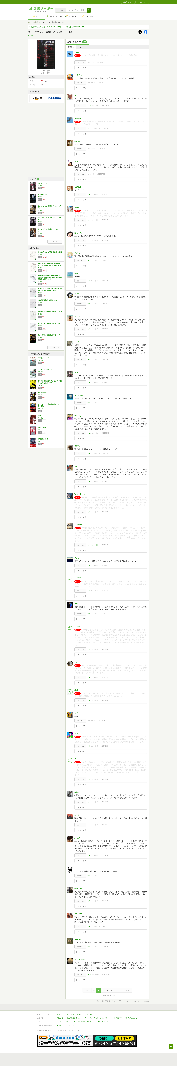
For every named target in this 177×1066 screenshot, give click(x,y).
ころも (77, 253)
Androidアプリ (62, 1025)
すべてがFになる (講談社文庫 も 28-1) (50, 252)
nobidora (78, 525)
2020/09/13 (104, 677)
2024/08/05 (104, 240)
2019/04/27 (104, 926)
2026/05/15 (101, 62)
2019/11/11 (104, 855)
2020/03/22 (104, 779)
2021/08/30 (104, 512)
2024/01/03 (104, 303)
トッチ (77, 342)
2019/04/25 (104, 946)
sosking (77, 415)
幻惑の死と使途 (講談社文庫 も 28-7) (50, 312)
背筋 (39, 429)
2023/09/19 (104, 329)
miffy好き (78, 75)
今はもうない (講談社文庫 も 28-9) (49, 323)
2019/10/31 (104, 875)
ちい (76, 466)
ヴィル (77, 294)
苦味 (76, 733)
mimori (77, 626)
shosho (77, 118)
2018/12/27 (105, 974)
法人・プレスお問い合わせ (82, 1021)
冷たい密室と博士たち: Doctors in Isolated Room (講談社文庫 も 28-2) (49, 264)
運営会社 (60, 1018)
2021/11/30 (104, 481)
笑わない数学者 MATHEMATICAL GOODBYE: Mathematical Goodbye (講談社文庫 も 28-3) (50, 277)
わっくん (78, 233)
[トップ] (29, 22)
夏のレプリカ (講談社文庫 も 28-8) (49, 335)
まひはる (78, 187)
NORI (76, 372)
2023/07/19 (104, 359)
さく (76, 95)
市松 (76, 604)
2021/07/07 (104, 565)
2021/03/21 (104, 613)
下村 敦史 (40, 408)
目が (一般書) (42, 427)
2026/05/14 (101, 82)
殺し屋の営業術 (43, 392)
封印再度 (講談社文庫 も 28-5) (47, 300)
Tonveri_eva (79, 494)
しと (76, 662)
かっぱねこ (78, 888)
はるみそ (78, 141)
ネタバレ (81, 47)
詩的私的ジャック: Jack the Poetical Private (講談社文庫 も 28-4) (50, 289)
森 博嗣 (35, 22)
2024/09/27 (105, 220)
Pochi (76, 52)
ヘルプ (59, 1021)
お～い (77, 815)
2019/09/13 (104, 901)
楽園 (39, 416)
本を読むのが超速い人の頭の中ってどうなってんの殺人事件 (50, 382)
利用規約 (89, 1014)
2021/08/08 (105, 545)
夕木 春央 (40, 418)
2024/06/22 (104, 260)
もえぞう (78, 578)
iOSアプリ (74, 1025)
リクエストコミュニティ (103, 1021)
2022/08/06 (105, 433)
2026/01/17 (105, 105)
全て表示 (71, 47)
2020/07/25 (104, 700)
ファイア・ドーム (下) (45, 369)
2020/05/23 (101, 720)
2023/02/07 (104, 382)
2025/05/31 (104, 194)
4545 (76, 690)
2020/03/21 (104, 802)
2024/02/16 (104, 281)
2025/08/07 (101, 148)
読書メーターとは (63, 1014)
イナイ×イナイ (42, 183)
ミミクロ (78, 868)
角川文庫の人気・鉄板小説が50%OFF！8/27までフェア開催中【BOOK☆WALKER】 (58, 27)
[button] (89, 10)
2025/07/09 (101, 174)
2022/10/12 (104, 402)
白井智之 (40, 385)
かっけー (78, 838)
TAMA (77, 207)
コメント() (91, 62)
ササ (76, 161)
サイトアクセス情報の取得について (125, 1018)
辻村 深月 (40, 360)
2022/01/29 (104, 453)
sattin (76, 792)
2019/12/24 (104, 825)
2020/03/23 (104, 746)
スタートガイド (78, 1014)
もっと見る (56, 241)
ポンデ (77, 558)
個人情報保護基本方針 (74, 1018)
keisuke (77, 939)
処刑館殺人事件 (43, 439)
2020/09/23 (104, 649)
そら (76, 273)
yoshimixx (78, 395)
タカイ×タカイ (42, 194)
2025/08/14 (104, 128)
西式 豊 (40, 441)
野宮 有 (40, 395)
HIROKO (78, 914)
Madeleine (78, 317)
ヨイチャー (78, 713)
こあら (77, 446)
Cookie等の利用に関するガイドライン (97, 1018)
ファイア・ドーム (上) (45, 358)
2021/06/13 (104, 590)
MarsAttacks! (80, 959)
